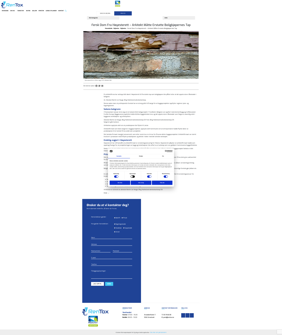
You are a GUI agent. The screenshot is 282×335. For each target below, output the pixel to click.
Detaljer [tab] (141, 156)
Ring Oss (123, 13)
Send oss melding (105, 13)
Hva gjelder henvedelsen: (99, 224)
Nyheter (41, 10)
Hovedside (5, 10)
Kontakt (61, 10)
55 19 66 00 (167, 315)
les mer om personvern (158, 332)
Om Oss (12, 10)
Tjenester (20, 10)
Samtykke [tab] (119, 156)
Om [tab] (163, 156)
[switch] (131, 176)
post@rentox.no (168, 317)
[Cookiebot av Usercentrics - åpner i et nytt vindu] (166, 151)
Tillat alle (162, 182)
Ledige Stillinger (51, 10)
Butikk (28, 10)
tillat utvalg (141, 182)
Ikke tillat (120, 182)
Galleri (34, 10)
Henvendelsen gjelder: (98, 217)
